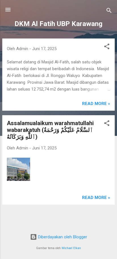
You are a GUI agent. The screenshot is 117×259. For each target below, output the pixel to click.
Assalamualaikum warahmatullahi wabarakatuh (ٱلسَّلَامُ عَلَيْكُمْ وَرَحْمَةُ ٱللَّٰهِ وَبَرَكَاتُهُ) (50, 130)
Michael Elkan (71, 248)
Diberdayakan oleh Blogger (62, 236)
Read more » (96, 103)
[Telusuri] (109, 11)
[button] (106, 47)
